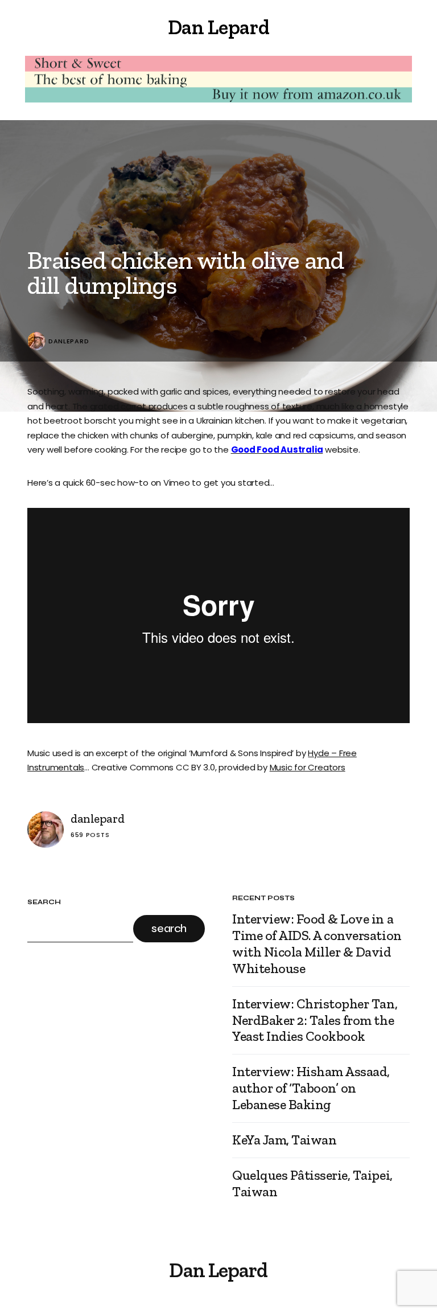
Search (44, 902)
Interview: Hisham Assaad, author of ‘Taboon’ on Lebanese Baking (311, 1088)
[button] (32, 27)
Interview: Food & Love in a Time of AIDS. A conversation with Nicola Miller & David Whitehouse (317, 943)
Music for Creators (307, 767)
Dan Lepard (218, 27)
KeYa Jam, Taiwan (284, 1140)
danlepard (68, 341)
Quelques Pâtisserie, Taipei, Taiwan (312, 1183)
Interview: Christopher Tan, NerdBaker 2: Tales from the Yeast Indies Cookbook (314, 1020)
